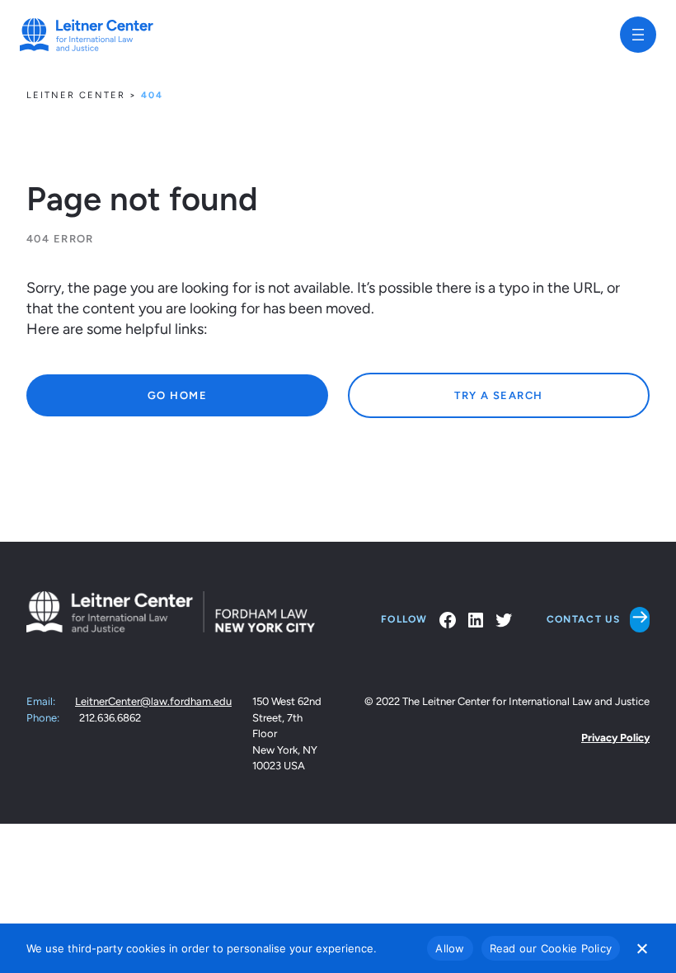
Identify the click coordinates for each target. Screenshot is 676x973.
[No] (641, 948)
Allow (449, 948)
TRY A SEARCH (498, 395)
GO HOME (177, 395)
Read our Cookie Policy (551, 948)
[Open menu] (638, 35)
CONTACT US (583, 619)
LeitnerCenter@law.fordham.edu (153, 701)
